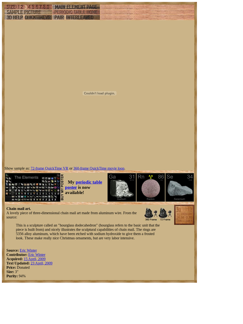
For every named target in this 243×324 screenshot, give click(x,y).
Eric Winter (28, 250)
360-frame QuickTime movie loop (98, 168)
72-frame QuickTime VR (49, 168)
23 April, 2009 (41, 263)
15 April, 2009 (35, 259)
